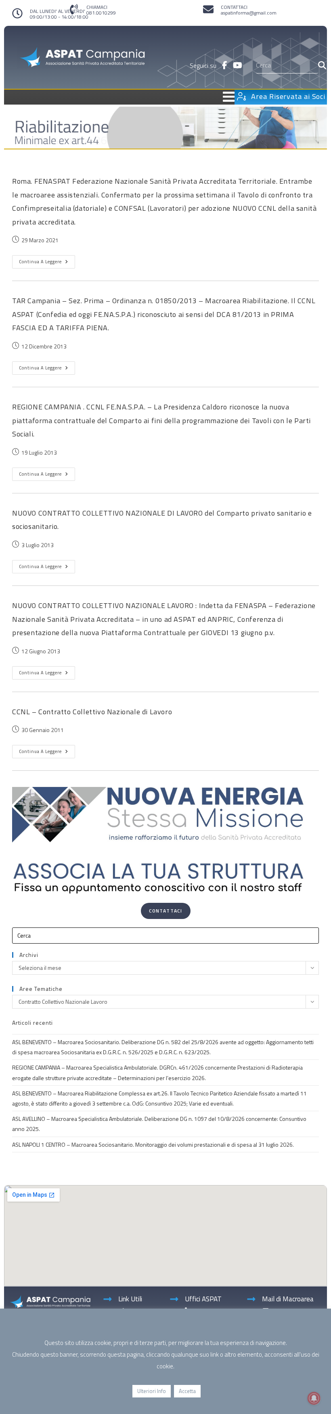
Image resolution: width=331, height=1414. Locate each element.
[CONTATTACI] (208, 9)
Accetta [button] (187, 1391)
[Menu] (123, 96)
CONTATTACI (234, 7)
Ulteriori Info (151, 1391)
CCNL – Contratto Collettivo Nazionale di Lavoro (92, 711)
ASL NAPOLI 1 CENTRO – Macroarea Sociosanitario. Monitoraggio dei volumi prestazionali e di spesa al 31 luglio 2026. (153, 1144)
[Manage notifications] (314, 1398)
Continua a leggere (47, 260)
